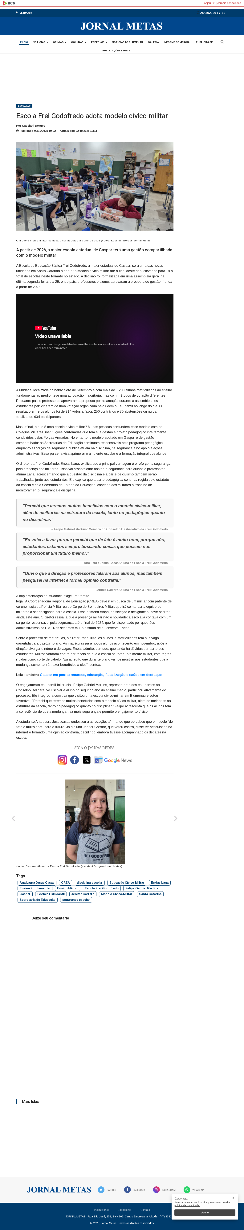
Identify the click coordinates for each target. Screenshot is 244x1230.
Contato (145, 1209)
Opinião (58, 42)
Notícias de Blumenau (127, 42)
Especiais (97, 42)
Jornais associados (229, 3)
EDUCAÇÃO (24, 106)
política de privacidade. (187, 1205)
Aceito (205, 1212)
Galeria (153, 42)
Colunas (77, 42)
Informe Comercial (177, 42)
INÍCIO (24, 42)
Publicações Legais (116, 51)
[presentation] (13, 819)
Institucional (101, 1209)
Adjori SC (209, 3)
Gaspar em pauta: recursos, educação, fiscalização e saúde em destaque (101, 675)
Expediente (124, 1209)
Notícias (39, 42)
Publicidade (204, 42)
